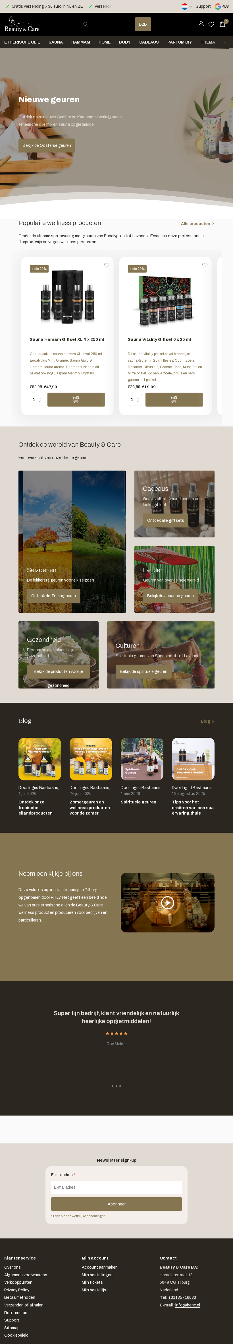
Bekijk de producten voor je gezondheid (58, 674)
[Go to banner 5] (161, 655)
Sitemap (12, 1328)
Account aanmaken (100, 1267)
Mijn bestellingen (97, 1275)
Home (105, 42)
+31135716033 (182, 1297)
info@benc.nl (187, 1305)
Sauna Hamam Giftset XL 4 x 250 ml (67, 339)
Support (203, 6)
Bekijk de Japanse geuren (170, 596)
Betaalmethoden (19, 1297)
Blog (205, 721)
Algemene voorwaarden (25, 1275)
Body (125, 42)
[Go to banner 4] (58, 655)
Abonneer (117, 1204)
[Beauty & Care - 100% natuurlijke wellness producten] (22, 24)
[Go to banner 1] (72, 542)
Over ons (12, 1267)
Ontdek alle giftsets (165, 520)
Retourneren (15, 1313)
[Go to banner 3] (174, 579)
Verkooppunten (18, 1282)
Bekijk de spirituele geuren (143, 671)
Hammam (80, 42)
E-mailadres (63, 1175)
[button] (113, 1086)
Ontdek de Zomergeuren (53, 596)
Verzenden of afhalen (23, 1305)
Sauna (56, 42)
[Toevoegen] (76, 400)
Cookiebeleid (16, 1335)
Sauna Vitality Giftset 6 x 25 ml (159, 339)
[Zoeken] (86, 24)
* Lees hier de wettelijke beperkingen (78, 1216)
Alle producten (195, 224)
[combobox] (91, 24)
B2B (143, 24)
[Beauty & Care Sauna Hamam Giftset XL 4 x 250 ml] (67, 299)
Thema (208, 42)
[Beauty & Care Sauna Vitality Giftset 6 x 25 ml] (165, 299)
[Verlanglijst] (211, 24)
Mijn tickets (92, 1282)
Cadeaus (149, 42)
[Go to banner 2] (174, 504)
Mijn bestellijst (95, 1290)
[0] (221, 24)
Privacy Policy (16, 1290)
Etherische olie (22, 42)
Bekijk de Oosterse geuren (47, 145)
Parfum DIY (179, 42)
